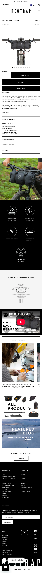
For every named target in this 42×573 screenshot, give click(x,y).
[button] (12, 67)
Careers (4, 495)
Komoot (4, 546)
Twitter (4, 539)
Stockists (5, 489)
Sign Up (21, 458)
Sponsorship (6, 552)
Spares (4, 493)
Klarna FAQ (5, 498)
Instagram (5, 537)
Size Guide (37, 24)
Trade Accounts (7, 491)
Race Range (5, 24)
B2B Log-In (5, 5)
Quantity (5, 71)
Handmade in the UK (18, 341)
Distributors (6, 487)
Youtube (4, 541)
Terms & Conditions (8, 485)
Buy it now (21, 88)
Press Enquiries (7, 550)
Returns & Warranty (8, 479)
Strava (4, 543)
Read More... (5, 112)
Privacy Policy (6, 483)
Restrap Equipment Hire (9, 481)
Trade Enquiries (7, 554)
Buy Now (21, 82)
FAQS (3, 474)
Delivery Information (9, 476)
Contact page (25, 491)
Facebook (5, 535)
